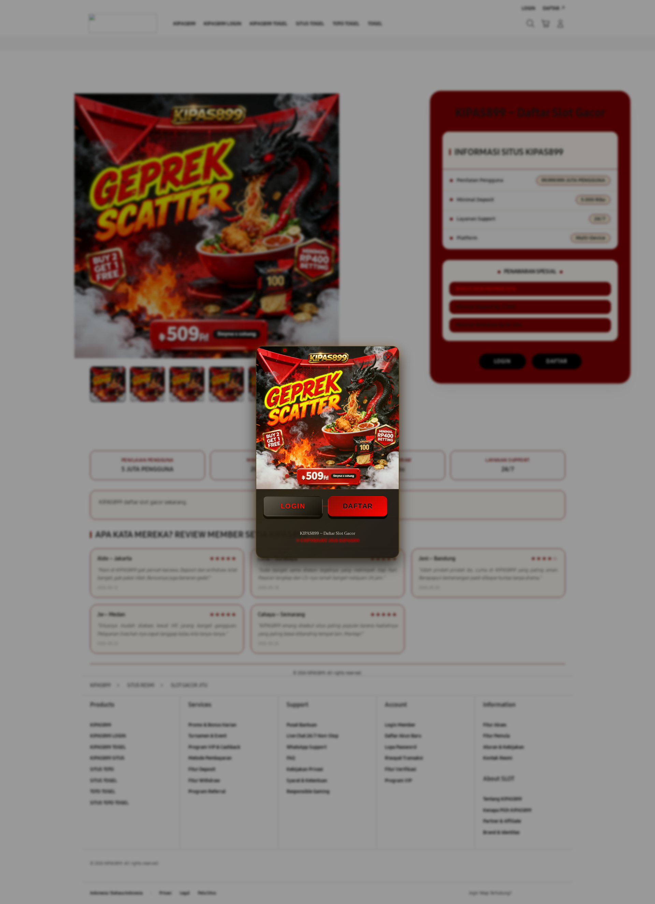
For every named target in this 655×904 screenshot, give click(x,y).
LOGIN (293, 506)
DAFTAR (358, 506)
